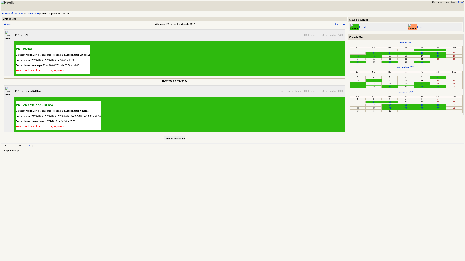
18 (438, 56)
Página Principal (12, 150)
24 (358, 87)
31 (422, 62)
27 (358, 62)
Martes (9, 24)
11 (438, 53)
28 (422, 87)
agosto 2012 (405, 42)
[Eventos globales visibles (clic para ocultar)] (354, 27)
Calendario (33, 13)
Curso (420, 27)
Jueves (340, 24)
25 (406, 108)
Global (362, 27)
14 (374, 56)
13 (358, 56)
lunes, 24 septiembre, (292, 91)
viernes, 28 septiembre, (325, 35)
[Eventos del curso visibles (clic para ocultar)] (412, 27)
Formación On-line (12, 13)
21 (422, 83)
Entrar (460, 2)
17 (358, 83)
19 (422, 105)
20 (438, 105)
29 (390, 62)
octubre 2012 (406, 92)
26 (390, 87)
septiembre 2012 (406, 67)
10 (422, 53)
